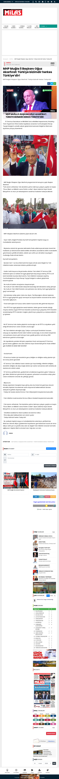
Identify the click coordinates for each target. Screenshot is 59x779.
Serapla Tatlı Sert (44, 548)
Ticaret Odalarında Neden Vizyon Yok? (47, 538)
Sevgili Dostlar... (42, 573)
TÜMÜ (53, 532)
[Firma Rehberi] (42, 1)
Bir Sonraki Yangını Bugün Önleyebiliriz (45, 550)
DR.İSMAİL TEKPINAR (45, 577)
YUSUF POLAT (43, 559)
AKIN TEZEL (42, 542)
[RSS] (54, 1)
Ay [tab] (54, 595)
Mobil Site (7, 772)
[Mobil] (33, 1)
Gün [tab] (48, 595)
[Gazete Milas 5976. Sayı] (44, 690)
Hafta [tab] (51, 595)
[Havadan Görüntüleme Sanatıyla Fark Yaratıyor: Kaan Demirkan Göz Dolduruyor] (38, 752)
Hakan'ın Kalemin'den (46, 571)
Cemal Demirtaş (44, 553)
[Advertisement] (28, 19)
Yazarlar (40, 772)
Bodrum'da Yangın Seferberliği (43, 600)
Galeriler (25, 772)
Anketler (48, 772)
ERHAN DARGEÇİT (44, 565)
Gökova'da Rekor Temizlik (22, 1)
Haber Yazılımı (41, 777)
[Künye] (51, 1)
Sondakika (16, 772)
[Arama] (36, 1)
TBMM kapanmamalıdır (44, 567)
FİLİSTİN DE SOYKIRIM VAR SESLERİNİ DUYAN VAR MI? (47, 579)
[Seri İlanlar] (45, 1)
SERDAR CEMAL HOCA (45, 536)
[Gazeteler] (48, 1)
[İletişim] (39, 1)
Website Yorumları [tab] (51, 448)
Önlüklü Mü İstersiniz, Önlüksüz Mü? (47, 543)
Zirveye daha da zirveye (45, 561)
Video (32, 772)
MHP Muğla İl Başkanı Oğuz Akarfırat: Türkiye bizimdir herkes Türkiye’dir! (32, 442)
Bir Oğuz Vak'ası (43, 555)
